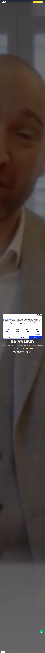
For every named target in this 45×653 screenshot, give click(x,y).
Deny (9, 337)
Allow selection (22, 337)
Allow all (35, 337)
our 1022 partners (9, 319)
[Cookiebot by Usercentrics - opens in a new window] (38, 315)
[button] (22, 1)
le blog (29, 1)
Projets (16, 1)
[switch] (17, 331)
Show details (38, 334)
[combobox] (3, 652)
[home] (4, 2)
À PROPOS (10, 1)
